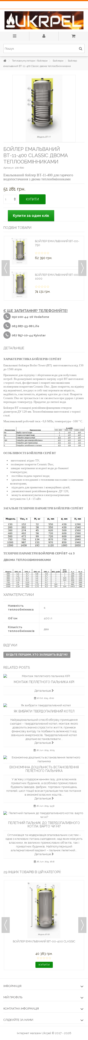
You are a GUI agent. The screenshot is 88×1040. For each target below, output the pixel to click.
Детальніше (43, 690)
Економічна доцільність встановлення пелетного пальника (44, 768)
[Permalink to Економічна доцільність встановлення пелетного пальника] (44, 759)
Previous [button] (6, 268)
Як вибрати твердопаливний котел (44, 711)
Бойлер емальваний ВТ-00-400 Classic (44, 941)
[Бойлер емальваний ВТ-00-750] (19, 251)
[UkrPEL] (44, 20)
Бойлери (58, 60)
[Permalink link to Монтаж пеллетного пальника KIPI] (44, 676)
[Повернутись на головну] (4, 61)
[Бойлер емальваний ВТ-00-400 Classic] (44, 910)
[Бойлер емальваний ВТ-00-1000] (19, 285)
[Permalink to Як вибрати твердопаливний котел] (44, 705)
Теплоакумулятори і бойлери (30, 60)
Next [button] (82, 268)
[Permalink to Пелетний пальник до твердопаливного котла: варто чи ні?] (44, 815)
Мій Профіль (12, 997)
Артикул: (8, 167)
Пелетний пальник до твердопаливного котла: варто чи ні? (44, 824)
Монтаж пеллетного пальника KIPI (44, 682)
